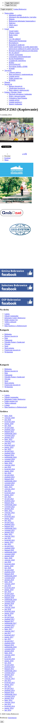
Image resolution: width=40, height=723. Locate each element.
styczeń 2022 (9, 522)
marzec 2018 (8, 613)
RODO (11, 62)
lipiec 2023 (8, 487)
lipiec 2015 (8, 677)
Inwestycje (8, 84)
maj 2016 (7, 657)
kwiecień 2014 (9, 706)
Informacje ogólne (15, 15)
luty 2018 (7, 615)
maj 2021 (7, 538)
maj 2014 (7, 704)
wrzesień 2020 (9, 554)
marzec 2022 (8, 518)
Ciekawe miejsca (15, 72)
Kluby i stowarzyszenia (17, 96)
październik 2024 (10, 457)
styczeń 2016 (9, 665)
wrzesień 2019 (9, 578)
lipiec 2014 (8, 700)
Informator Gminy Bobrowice (14, 318)
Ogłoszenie (8, 340)
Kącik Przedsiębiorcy (16, 59)
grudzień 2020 (9, 548)
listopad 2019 (9, 574)
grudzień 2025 (9, 429)
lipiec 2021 (8, 534)
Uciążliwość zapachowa (17, 60)
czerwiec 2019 (9, 584)
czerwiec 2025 (9, 441)
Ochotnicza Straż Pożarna (18, 98)
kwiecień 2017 (9, 635)
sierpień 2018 (9, 603)
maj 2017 (7, 633)
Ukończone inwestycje (17, 88)
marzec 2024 (8, 471)
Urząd (6, 29)
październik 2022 (10, 505)
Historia (11, 19)
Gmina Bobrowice (19, 9)
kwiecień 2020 (9, 564)
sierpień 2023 (9, 485)
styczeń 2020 (9, 570)
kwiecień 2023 (9, 493)
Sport (6, 346)
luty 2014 (7, 710)
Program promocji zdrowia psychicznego (23, 51)
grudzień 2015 (9, 667)
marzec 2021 (8, 542)
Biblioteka (8, 334)
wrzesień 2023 (9, 483)
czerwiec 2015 (9, 679)
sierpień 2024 (9, 461)
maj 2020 (7, 562)
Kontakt (12, 68)
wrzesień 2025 (9, 435)
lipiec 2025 (8, 439)
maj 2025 (7, 443)
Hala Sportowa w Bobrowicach (15, 326)
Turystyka (7, 70)
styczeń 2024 (9, 475)
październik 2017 (10, 623)
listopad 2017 (9, 621)
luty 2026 (7, 426)
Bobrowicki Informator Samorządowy (22, 21)
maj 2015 (7, 680)
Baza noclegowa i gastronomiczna (21, 74)
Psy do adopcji (14, 53)
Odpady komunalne (16, 55)
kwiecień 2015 (9, 682)
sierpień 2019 (9, 580)
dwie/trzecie (12, 718)
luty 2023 (7, 497)
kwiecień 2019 (9, 588)
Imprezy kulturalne (15, 104)
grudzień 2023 (9, 477)
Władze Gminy (14, 33)
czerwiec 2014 (9, 702)
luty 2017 (7, 639)
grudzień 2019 (9, 572)
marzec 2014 (8, 708)
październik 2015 (10, 671)
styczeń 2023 (9, 499)
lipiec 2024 (8, 463)
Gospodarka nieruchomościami (20, 57)
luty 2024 (7, 473)
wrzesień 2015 (9, 673)
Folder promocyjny (15, 78)
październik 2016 (10, 647)
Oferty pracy (13, 25)
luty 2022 (7, 520)
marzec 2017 (8, 637)
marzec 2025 (8, 447)
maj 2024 (7, 467)
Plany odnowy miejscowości (19, 90)
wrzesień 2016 (9, 649)
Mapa (6, 160)
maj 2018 (7, 609)
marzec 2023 (8, 495)
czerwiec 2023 (9, 489)
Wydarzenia (8, 352)
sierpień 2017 (9, 627)
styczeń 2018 (9, 617)
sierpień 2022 (9, 509)
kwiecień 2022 (9, 516)
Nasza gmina (9, 13)
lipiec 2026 (8, 416)
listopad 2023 (9, 479)
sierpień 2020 (9, 556)
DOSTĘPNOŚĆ (15, 64)
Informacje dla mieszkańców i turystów (22, 17)
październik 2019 (10, 576)
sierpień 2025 (9, 437)
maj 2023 (7, 491)
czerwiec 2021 (9, 536)
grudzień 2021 (9, 524)
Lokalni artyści (14, 76)
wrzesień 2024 (9, 459)
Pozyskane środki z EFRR (18, 66)
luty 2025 (7, 449)
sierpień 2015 (9, 675)
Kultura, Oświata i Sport (13, 92)
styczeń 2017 (9, 641)
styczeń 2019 (9, 594)
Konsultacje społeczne (17, 45)
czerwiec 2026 (9, 418)
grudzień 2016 (9, 643)
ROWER (12, 80)
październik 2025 (10, 433)
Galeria (11, 27)
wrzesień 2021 (9, 530)
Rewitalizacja (13, 43)
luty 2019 (7, 592)
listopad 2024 (9, 455)
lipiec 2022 (8, 511)
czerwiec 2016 (9, 655)
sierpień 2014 (9, 698)
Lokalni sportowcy (15, 102)
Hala (6, 338)
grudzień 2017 (9, 619)
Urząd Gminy (14, 31)
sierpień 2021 (9, 532)
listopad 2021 (9, 526)
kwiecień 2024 (9, 469)
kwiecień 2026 (9, 422)
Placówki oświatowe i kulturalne (20, 94)
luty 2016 (7, 663)
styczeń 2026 (9, 427)
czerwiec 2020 (9, 560)
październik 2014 (10, 694)
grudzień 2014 (9, 690)
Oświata (7, 344)
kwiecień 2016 (9, 659)
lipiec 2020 (8, 558)
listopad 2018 (9, 597)
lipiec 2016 (8, 653)
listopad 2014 (9, 692)
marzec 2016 (8, 661)
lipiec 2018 (8, 605)
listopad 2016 (9, 645)
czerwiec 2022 (9, 512)
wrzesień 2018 (9, 601)
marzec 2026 (8, 424)
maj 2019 (7, 586)
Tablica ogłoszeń (10, 322)
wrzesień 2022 (9, 507)
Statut (11, 37)
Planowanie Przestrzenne (17, 41)
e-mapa (7, 324)
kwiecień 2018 (9, 611)
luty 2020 (7, 568)
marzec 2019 (8, 590)
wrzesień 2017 (9, 625)
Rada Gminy (13, 35)
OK (2, 722)
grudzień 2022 (9, 501)
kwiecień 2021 (9, 540)
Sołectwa (12, 23)
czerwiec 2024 (9, 465)
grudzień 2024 (9, 453)
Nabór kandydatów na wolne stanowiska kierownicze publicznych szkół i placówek (24, 48)
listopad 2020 (9, 550)
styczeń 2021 (9, 546)
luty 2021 (7, 544)
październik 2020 (10, 552)
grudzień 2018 (9, 595)
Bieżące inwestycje (15, 86)
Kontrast (7, 158)
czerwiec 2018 (9, 607)
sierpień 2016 (9, 651)
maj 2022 (7, 514)
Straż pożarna (9, 348)
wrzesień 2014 (9, 696)
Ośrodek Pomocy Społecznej (14, 342)
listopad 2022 (9, 503)
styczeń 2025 (9, 451)
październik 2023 (10, 481)
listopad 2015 (9, 669)
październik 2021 (10, 528)
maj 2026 (7, 420)
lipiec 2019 (8, 582)
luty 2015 (7, 686)
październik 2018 (10, 599)
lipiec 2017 (8, 629)
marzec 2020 (8, 566)
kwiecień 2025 (9, 445)
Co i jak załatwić (15, 39)
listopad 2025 (9, 431)
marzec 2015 (8, 684)
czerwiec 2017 (9, 631)
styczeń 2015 (9, 688)
